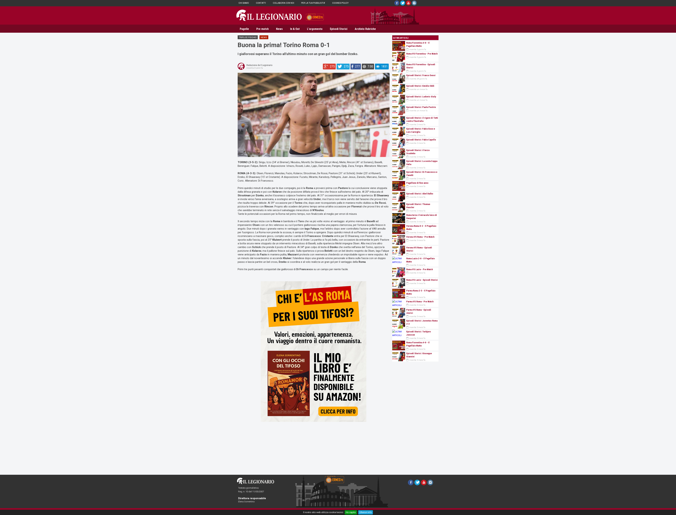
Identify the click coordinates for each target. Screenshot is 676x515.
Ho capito (351, 512)
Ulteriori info (365, 512)
